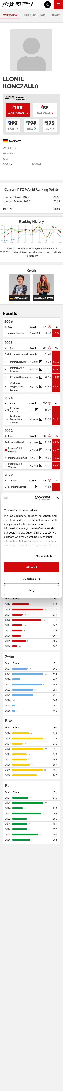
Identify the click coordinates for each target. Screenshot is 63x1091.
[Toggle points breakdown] (40, 333)
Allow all (31, 567)
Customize (29, 578)
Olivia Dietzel (45, 298)
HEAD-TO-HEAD (34, 15)
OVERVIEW (10, 15)
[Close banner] (58, 498)
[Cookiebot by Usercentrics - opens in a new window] (37, 498)
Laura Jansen (21, 298)
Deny (31, 590)
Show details (44, 555)
